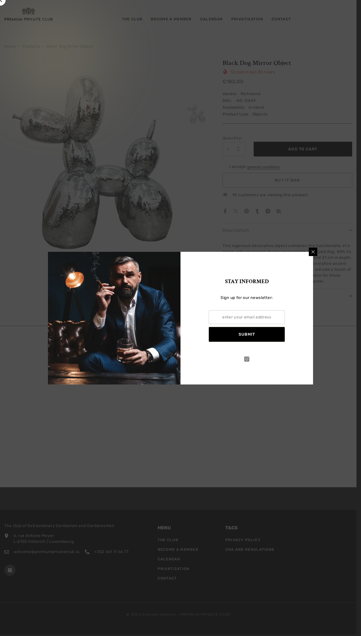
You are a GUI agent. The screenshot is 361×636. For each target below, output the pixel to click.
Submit (247, 334)
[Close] (313, 252)
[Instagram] (247, 359)
